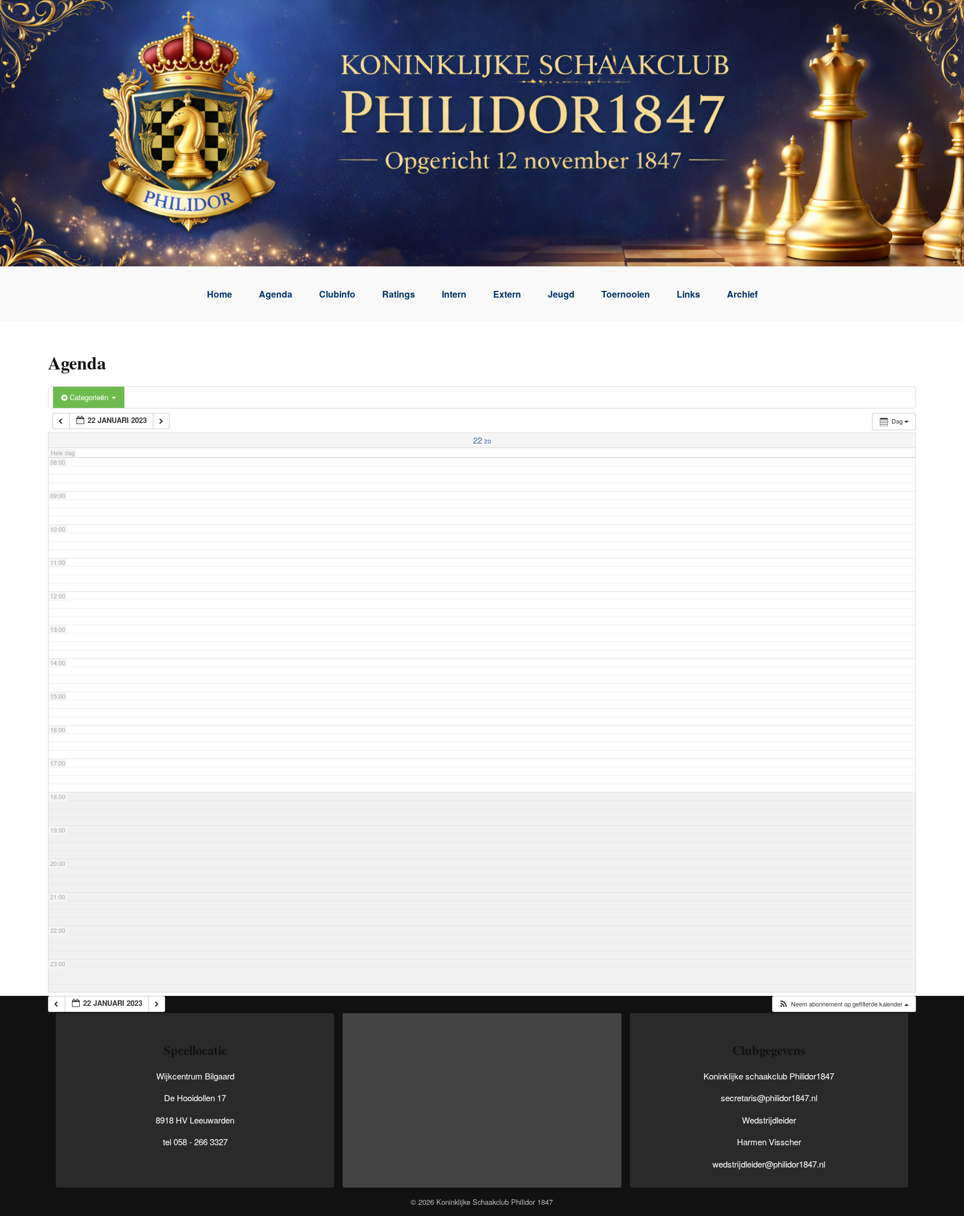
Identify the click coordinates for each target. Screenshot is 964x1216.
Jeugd (561, 294)
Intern (454, 294)
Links (688, 294)
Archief (742, 294)
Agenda (275, 294)
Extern (507, 294)
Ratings (398, 294)
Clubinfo (337, 294)
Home (219, 294)
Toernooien (625, 294)
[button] (843, 1003)
